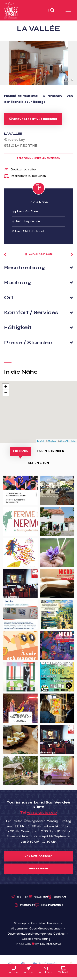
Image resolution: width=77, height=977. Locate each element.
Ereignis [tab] (20, 451)
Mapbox (52, 441)
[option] (38, 63)
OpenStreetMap (68, 441)
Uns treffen (38, 869)
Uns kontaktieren (38, 856)
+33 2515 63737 (42, 812)
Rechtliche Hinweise (45, 923)
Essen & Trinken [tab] (50, 451)
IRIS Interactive (50, 944)
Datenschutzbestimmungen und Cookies (36, 934)
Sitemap (20, 923)
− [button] (5, 392)
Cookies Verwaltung (36, 939)
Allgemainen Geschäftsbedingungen (36, 928)
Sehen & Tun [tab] (38, 463)
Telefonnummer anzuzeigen (38, 158)
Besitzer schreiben (23, 169)
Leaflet (40, 441)
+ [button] (5, 386)
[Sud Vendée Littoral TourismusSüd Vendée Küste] (11, 10)
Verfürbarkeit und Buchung (34, 119)
